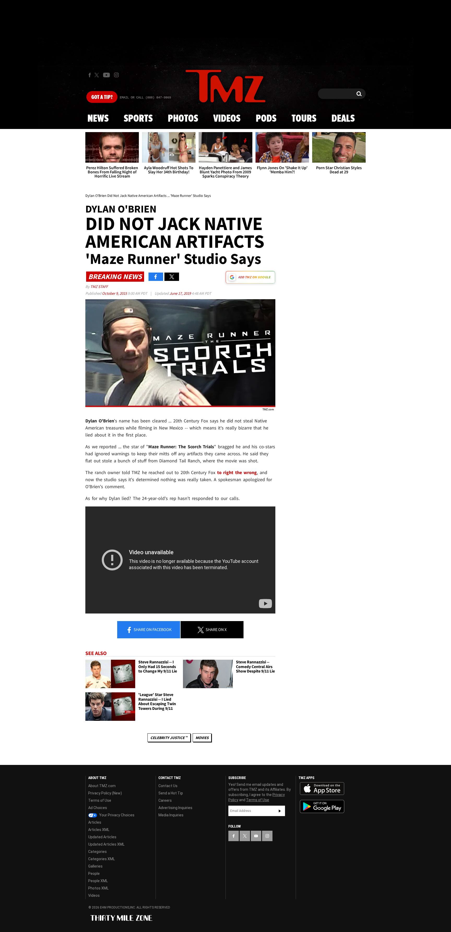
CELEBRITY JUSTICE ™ (169, 737)
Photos (183, 119)
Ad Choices (97, 808)
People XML (98, 881)
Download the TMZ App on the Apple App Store (322, 788)
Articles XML (98, 830)
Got (101, 97)
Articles (94, 822)
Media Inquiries (170, 815)
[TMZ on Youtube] (106, 74)
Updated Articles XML (106, 844)
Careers (165, 800)
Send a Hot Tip (170, 793)
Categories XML (101, 859)
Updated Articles (102, 837)
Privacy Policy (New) (105, 793)
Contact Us (167, 786)
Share (152, 629)
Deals (343, 119)
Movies (202, 737)
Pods (266, 119)
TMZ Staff (99, 286)
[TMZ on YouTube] (256, 836)
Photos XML (98, 888)
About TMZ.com (102, 786)
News (98, 119)
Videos (226, 119)
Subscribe (280, 811)
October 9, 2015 (115, 293)
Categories (97, 852)
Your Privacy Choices (116, 815)
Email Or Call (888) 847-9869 (145, 97)
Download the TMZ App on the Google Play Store (322, 806)
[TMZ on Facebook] (89, 75)
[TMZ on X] (97, 75)
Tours (304, 119)
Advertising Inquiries (175, 808)
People (94, 873)
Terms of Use (99, 800)
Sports (138, 119)
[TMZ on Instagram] (116, 74)
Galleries (95, 866)
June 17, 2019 (180, 293)
